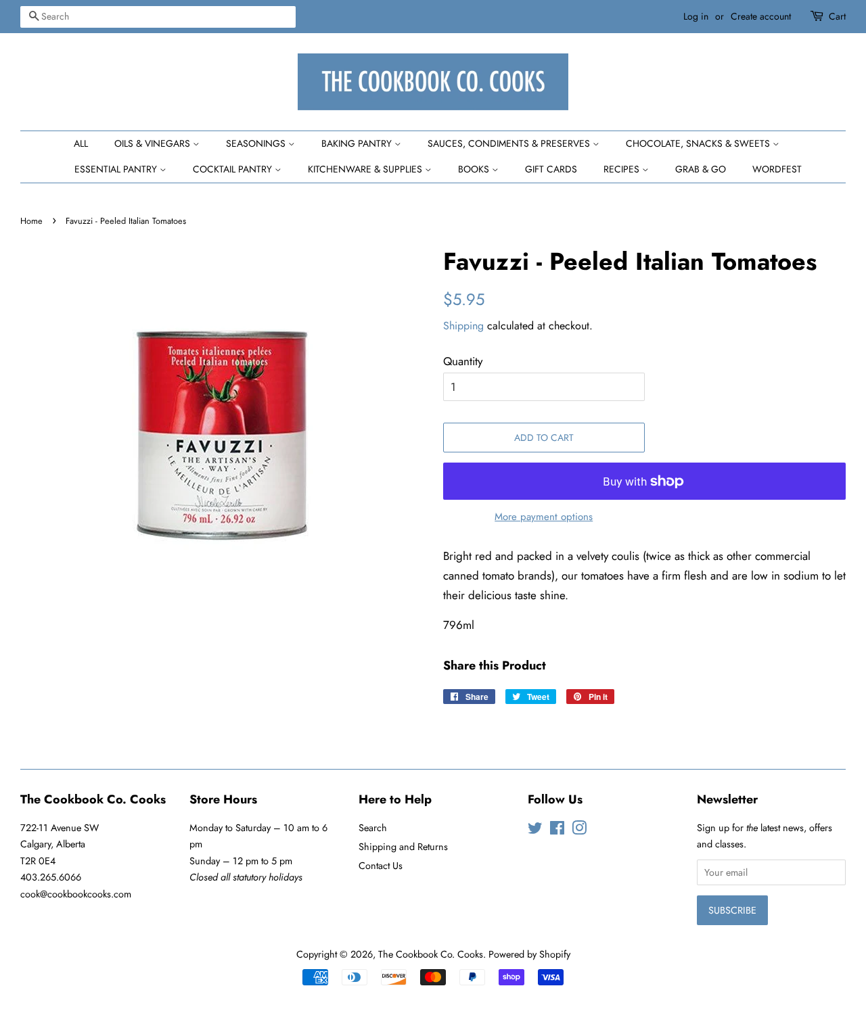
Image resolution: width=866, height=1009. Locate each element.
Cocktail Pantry (234, 169)
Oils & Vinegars (153, 143)
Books (475, 169)
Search (373, 828)
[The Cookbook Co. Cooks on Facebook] (557, 830)
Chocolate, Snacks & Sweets (699, 143)
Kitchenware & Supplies (366, 169)
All (81, 143)
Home (31, 220)
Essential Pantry (117, 169)
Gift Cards (551, 169)
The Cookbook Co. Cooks (430, 954)
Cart (837, 16)
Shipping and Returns (403, 846)
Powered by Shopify (529, 954)
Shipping (463, 325)
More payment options (544, 516)
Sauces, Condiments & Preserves (510, 143)
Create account (761, 16)
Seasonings (257, 143)
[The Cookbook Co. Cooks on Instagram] (579, 830)
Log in (695, 16)
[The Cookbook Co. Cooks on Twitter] (535, 830)
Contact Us (381, 865)
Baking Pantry (357, 143)
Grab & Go (700, 169)
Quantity (462, 361)
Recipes (622, 169)
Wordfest (777, 169)
